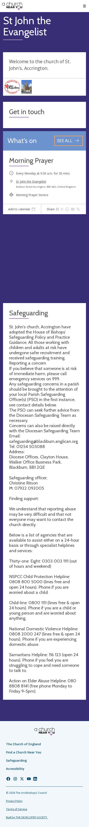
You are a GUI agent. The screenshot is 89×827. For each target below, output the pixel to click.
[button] (84, 6)
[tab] (22, 209)
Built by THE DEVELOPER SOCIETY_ (27, 817)
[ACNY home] (12, 6)
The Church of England (23, 744)
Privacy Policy (14, 801)
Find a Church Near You (23, 752)
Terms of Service (16, 809)
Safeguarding (16, 760)
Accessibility (15, 769)
